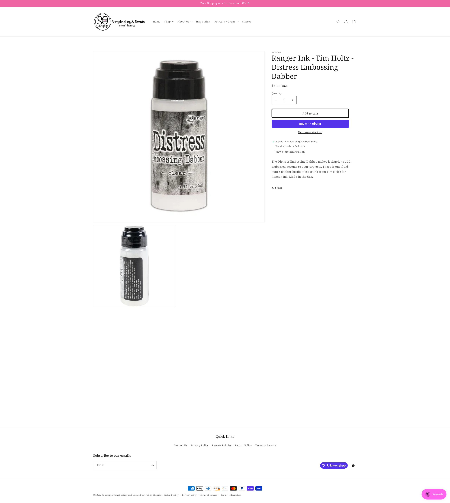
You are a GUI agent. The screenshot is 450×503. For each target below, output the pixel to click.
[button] (168, 21)
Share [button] (278, 187)
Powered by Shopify (150, 495)
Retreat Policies (221, 445)
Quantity (277, 93)
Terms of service (208, 494)
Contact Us (180, 445)
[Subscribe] (152, 465)
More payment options (310, 132)
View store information (290, 151)
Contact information (231, 494)
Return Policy (243, 445)
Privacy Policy (199, 445)
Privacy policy (189, 494)
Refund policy (171, 494)
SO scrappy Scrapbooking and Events (121, 495)
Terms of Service (265, 445)
